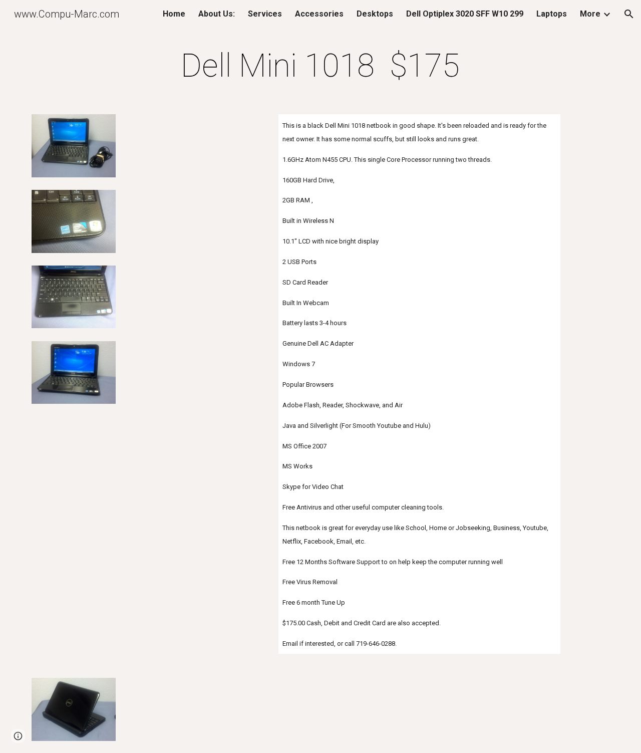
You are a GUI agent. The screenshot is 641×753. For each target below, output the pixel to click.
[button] (629, 14)
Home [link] (174, 14)
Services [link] (265, 14)
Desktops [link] (375, 14)
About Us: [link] (216, 14)
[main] (320, 66)
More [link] (590, 14)
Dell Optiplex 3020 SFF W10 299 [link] (464, 14)
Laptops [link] (551, 14)
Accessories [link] (319, 14)
